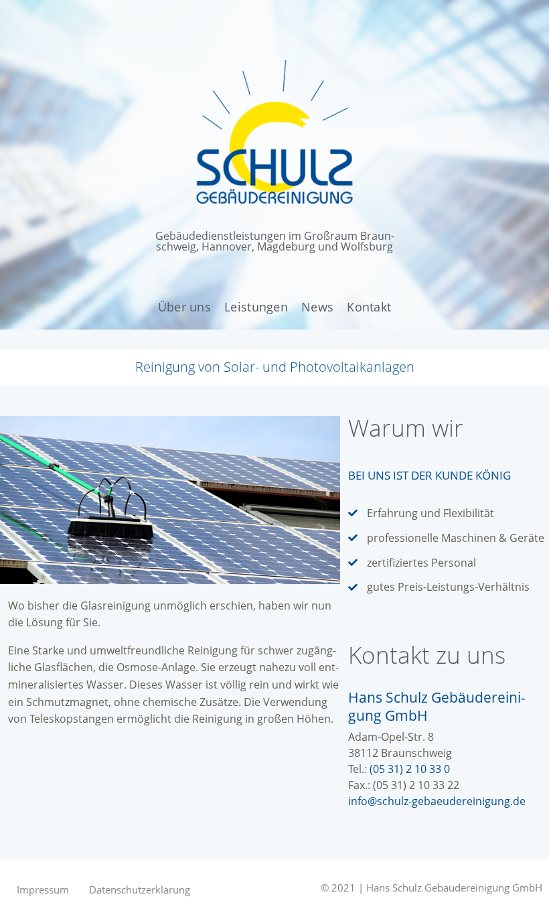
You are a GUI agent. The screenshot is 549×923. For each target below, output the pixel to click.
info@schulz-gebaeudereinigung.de (437, 801)
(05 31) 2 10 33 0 (410, 769)
